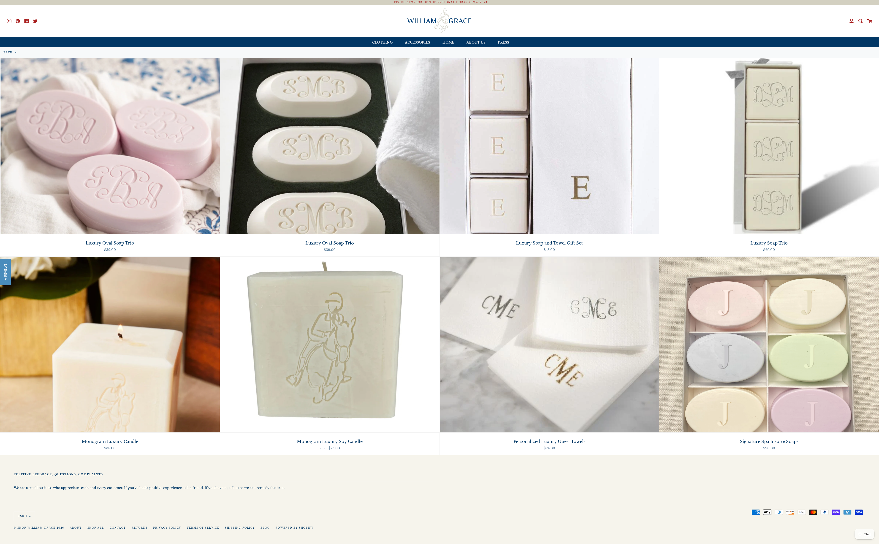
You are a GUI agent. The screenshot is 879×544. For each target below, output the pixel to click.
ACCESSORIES (417, 42)
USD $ (22, 516)
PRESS (503, 42)
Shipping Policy (240, 528)
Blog (265, 528)
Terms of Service (203, 528)
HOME (448, 42)
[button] (5, 272)
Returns (139, 528)
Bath (8, 52)
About (76, 528)
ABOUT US (476, 42)
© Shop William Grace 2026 (39, 528)
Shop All (95, 528)
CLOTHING (382, 42)
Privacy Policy (167, 528)
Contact (118, 528)
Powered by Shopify (294, 528)
